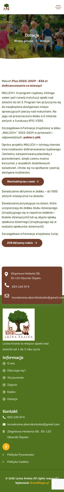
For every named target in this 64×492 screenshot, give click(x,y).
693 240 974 (20, 286)
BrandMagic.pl (39, 483)
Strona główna (23, 41)
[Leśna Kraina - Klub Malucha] (7, 7)
